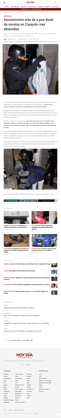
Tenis (28, 393)
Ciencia (5, 389)
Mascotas (29, 374)
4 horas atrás (7, 325)
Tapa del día (30, 389)
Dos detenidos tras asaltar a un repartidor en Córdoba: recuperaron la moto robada (16, 250)
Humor (17, 400)
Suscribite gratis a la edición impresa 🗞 (30, 9)
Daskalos (36, 413)
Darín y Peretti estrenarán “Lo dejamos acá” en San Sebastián (22, 315)
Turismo (29, 395)
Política (47, 6)
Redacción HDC (11, 39)
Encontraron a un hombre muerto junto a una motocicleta (15, 226)
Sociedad (6, 321)
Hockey (6, 328)
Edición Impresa (42, 378)
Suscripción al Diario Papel (45, 382)
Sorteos (41, 387)
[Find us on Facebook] (20, 365)
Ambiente (6, 374)
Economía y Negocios (9, 400)
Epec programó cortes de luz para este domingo (19, 271)
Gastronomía (18, 378)
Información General (20, 402)
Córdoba (6, 393)
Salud (28, 382)
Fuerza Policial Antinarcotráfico (26, 194)
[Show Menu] (4, 2)
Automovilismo (7, 378)
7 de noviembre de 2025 (23, 39)
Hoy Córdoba (15, 6)
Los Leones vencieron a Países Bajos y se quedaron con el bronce (22, 331)
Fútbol (5, 305)
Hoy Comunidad (19, 389)
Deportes (6, 397)
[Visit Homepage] (30, 2)
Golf (16, 382)
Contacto (41, 391)
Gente (16, 380)
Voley (28, 397)
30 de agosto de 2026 (8, 229)
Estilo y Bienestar (19, 374)
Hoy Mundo (32, 6)
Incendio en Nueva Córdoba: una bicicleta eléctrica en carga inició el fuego (27, 264)
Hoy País (23, 6)
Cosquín (9, 194)
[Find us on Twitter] (23, 365)
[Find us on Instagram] (25, 365)
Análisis (40, 6)
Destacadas (15, 194)
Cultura (5, 395)
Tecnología (29, 391)
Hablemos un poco (19, 385)
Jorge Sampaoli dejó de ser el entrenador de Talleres (19, 308)
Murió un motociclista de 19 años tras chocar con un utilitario (44, 249)
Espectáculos (7, 313)
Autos (5, 380)
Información (37, 194)
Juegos (40, 385)
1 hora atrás (6, 310)
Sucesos (9, 12)
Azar (5, 382)
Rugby (28, 380)
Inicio (7, 6)
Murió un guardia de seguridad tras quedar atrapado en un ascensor (42, 227)
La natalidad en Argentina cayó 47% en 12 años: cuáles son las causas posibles (26, 323)
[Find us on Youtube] (28, 365)
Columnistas (6, 391)
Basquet (5, 385)
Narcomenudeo (45, 194)
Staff (40, 376)
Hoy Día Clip (18, 393)
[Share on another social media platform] (56, 200)
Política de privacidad (44, 389)
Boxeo (5, 387)
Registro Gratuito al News (45, 380)
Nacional (29, 376)
